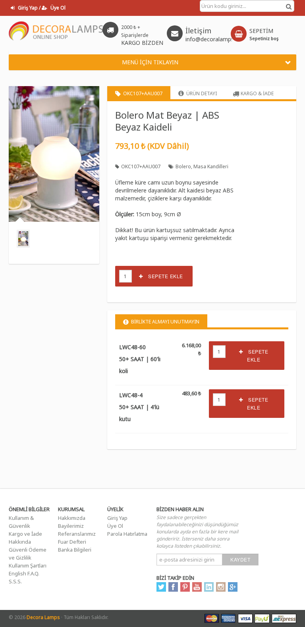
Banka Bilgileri (74, 549)
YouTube (197, 587)
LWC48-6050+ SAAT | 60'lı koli (139, 359)
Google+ (232, 587)
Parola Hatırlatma (127, 533)
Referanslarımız (77, 533)
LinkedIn (209, 587)
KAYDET (240, 559)
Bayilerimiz (71, 525)
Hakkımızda (71, 517)
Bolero (183, 166)
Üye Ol (115, 525)
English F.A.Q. (24, 573)
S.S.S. (15, 581)
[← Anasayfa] (56, 33)
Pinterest (185, 587)
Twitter (161, 587)
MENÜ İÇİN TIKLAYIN (150, 62)
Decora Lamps (43, 617)
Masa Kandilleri (210, 166)
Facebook (173, 587)
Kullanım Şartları (27, 565)
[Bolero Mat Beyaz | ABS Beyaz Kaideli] (23, 239)
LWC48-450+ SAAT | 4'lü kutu (139, 407)
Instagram (221, 587)
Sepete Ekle (163, 276)
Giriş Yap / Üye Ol (41, 7)
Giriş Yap (117, 517)
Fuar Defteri (72, 541)
